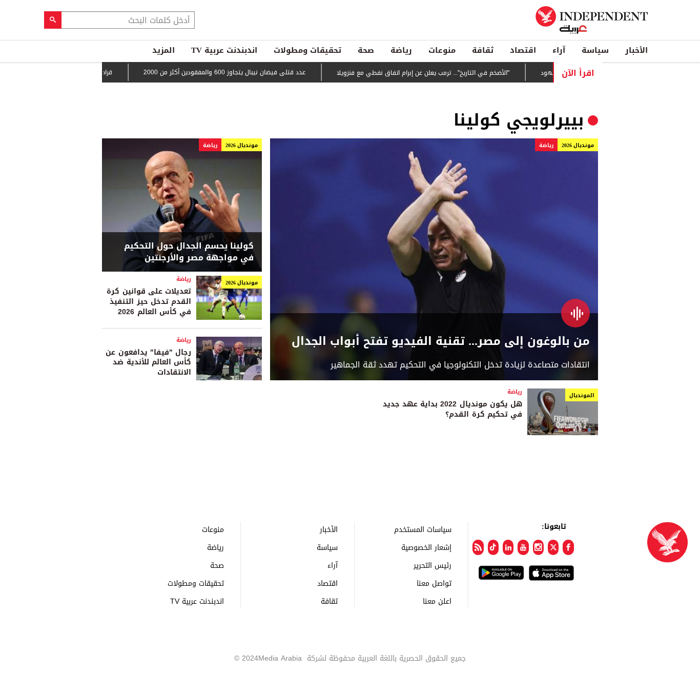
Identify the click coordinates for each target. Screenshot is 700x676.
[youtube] (523, 547)
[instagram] (538, 547)
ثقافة (482, 50)
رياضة (401, 50)
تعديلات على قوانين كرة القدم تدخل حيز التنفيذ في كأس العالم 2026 (149, 301)
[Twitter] (553, 547)
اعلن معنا (437, 601)
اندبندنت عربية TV (224, 50)
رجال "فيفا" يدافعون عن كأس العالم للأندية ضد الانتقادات (148, 362)
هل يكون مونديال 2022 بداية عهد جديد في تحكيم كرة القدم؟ (452, 409)
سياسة (595, 50)
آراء (558, 50)
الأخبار (636, 50)
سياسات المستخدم (422, 529)
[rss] (477, 547)
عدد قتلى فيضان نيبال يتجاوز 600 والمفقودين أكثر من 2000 (238, 72)
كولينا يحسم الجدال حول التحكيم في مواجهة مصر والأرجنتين (189, 251)
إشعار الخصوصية (426, 547)
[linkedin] (508, 547)
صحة (366, 50)
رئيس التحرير (432, 565)
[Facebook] (568, 547)
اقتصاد (523, 50)
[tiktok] (493, 547)
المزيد (163, 50)
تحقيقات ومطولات (307, 50)
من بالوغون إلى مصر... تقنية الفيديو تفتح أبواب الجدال (441, 342)
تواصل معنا (434, 583)
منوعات (442, 50)
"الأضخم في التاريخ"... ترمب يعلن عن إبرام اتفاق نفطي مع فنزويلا (436, 72)
